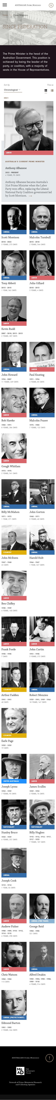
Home (5, 15)
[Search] (50, 5)
